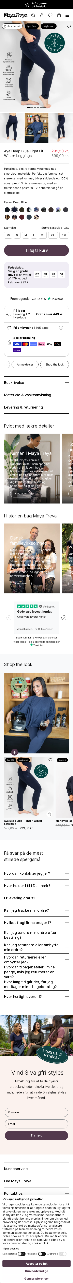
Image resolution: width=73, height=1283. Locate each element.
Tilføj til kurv (36, 250)
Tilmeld (37, 1135)
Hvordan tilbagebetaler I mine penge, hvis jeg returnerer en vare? (29, 972)
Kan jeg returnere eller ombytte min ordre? (31, 947)
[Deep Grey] (65, 210)
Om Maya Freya (17, 1181)
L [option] (34, 235)
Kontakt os (13, 1193)
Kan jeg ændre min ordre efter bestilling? (30, 935)
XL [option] (42, 235)
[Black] (7, 210)
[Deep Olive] (22, 210)
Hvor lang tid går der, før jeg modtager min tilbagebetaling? (30, 984)
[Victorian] (58, 210)
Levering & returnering (23, 407)
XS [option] (8, 235)
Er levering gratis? (19, 898)
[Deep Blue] (14, 210)
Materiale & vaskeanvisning (27, 395)
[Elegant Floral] (44, 210)
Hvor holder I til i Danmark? (27, 886)
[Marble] (14, 217)
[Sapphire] (36, 210)
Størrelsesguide (51, 227)
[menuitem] (33, 15)
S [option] (17, 235)
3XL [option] (64, 235)
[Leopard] (36, 217)
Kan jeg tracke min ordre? (26, 910)
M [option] (26, 235)
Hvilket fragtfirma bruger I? (27, 923)
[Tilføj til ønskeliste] (69, 26)
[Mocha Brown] (51, 210)
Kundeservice (16, 1169)
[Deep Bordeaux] (22, 217)
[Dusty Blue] (29, 217)
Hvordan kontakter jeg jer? (27, 873)
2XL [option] (53, 235)
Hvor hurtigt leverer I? (23, 996)
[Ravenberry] (29, 210)
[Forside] (16, 15)
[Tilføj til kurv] (49, 814)
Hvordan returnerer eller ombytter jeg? (25, 959)
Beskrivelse (14, 382)
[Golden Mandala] (7, 217)
